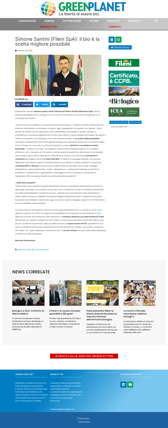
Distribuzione (72, 21)
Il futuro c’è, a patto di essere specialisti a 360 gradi (65, 312)
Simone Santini (42, 249)
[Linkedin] (112, 40)
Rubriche (134, 21)
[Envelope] (118, 40)
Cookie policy (84, 422)
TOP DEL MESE (135, 122)
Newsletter (49, 27)
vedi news (96, 210)
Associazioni (27, 21)
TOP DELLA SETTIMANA (119, 122)
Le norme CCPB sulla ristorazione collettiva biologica (135, 313)
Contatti (115, 27)
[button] (24, 104)
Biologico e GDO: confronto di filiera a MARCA (28, 312)
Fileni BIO (31, 249)
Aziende (49, 21)
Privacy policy (83, 418)
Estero (94, 21)
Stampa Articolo (121, 47)
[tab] (119, 122)
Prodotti (113, 21)
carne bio (21, 249)
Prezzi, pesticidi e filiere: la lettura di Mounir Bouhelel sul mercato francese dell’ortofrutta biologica (101, 315)
